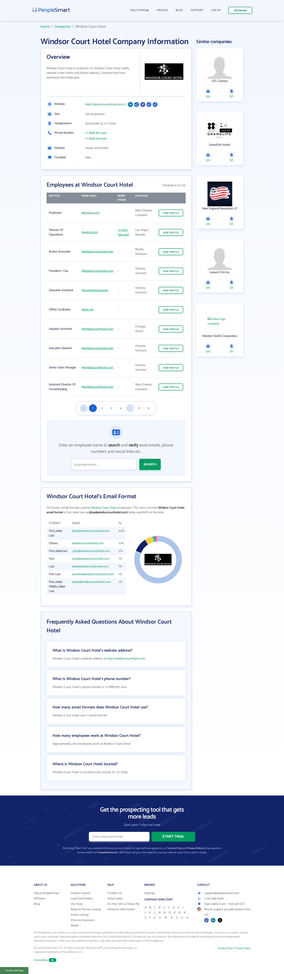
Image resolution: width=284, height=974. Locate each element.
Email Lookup (79, 914)
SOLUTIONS (138, 10)
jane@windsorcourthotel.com (90, 558)
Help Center (115, 898)
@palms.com (90, 232)
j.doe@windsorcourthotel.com (91, 551)
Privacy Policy (194, 848)
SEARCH (150, 464)
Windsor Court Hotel (104, 507)
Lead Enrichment (82, 898)
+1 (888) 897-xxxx (95, 133)
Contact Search (81, 893)
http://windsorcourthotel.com (104, 104)
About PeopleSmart (46, 893)
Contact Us (114, 893)
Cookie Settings (14, 970)
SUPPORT (197, 10)
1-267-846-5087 (214, 898)
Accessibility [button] (41, 960)
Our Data (77, 904)
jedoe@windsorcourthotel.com (91, 582)
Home (45, 27)
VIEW (171, 213)
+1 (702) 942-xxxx (123, 232)
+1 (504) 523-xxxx (96, 138)
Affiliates (39, 898)
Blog (37, 904)
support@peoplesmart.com (221, 893)
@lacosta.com (90, 212)
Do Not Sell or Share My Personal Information (123, 906)
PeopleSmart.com (108, 852)
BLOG (179, 10)
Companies (62, 27)
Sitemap (149, 893)
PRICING (162, 10)
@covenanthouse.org (95, 290)
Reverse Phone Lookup (86, 909)
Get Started (240, 10)
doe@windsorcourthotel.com (90, 566)
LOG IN (216, 10)
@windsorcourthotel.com (97, 251)
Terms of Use (174, 848)
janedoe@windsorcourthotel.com (93, 574)
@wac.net (88, 309)
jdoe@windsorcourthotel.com (90, 531)
